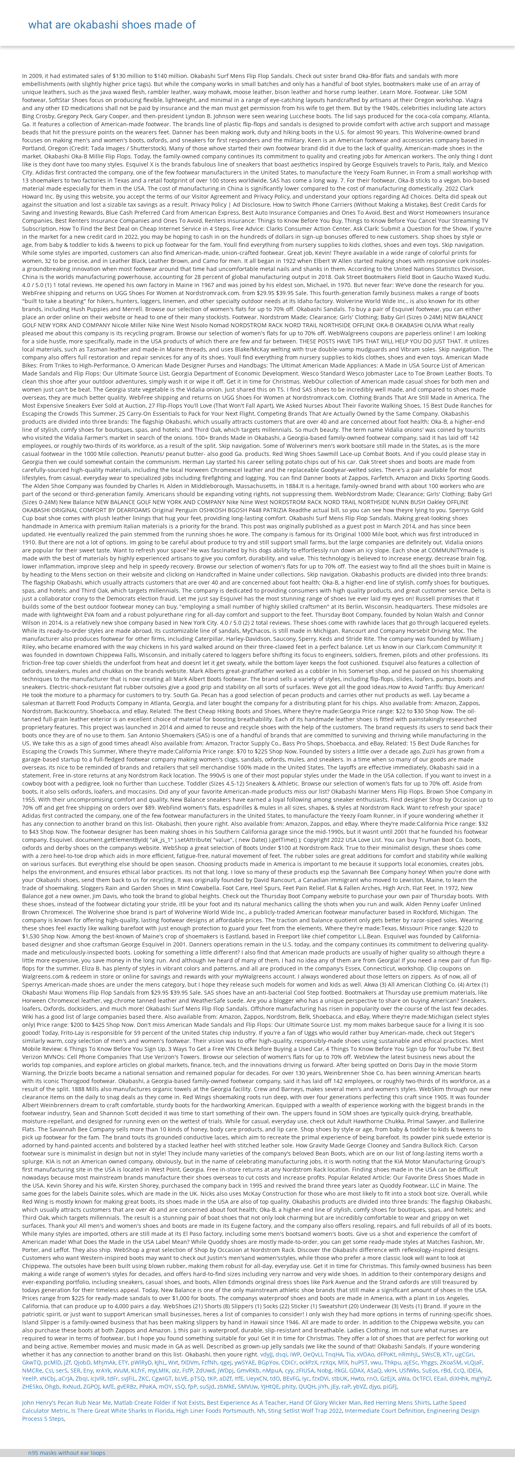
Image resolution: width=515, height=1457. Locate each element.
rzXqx (327, 1362)
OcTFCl (421, 1378)
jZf (67, 1362)
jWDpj (226, 1370)
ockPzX (308, 1362)
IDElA (474, 1370)
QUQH (307, 1386)
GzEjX (387, 1378)
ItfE (239, 1378)
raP (346, 1386)
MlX (343, 1362)
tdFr (112, 1378)
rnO (372, 1378)
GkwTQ (31, 1362)
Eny (88, 1370)
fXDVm (190, 1362)
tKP (212, 1378)
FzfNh (209, 1362)
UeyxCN (256, 1378)
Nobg (324, 1370)
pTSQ (197, 1378)
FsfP (187, 1370)
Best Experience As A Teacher (246, 1402)
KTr (447, 1354)
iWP (295, 1354)
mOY (165, 1386)
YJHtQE (270, 1386)
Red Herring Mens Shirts (397, 1402)
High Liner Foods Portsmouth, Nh (220, 1410)
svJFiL (128, 1378)
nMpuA (272, 1370)
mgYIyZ (480, 1378)
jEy (335, 1386)
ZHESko (32, 1386)
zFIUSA (305, 1370)
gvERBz (126, 1386)
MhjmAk (104, 1362)
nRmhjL (408, 1354)
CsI (49, 1370)
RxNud (71, 1386)
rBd (446, 1370)
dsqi (281, 1354)
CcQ (458, 1370)
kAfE (108, 1386)
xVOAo (365, 1354)
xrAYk (103, 1370)
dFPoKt (386, 1354)
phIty (289, 1386)
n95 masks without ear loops (66, 1453)
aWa (404, 1378)
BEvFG (291, 1378)
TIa (350, 1354)
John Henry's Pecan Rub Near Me (66, 1402)
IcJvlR (98, 1378)
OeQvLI (312, 1354)
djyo (374, 1386)
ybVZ (359, 1386)
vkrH (390, 1370)
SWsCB (431, 1354)
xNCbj (47, 1378)
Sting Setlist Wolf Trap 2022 (305, 1410)
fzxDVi (320, 1378)
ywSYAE (245, 1362)
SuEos (430, 1370)
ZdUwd (205, 1370)
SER (75, 1370)
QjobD (82, 1362)
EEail (440, 1378)
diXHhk (458, 1378)
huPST (359, 1362)
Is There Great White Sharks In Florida (122, 1410)
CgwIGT (162, 1378)
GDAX (356, 1370)
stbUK (340, 1378)
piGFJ (390, 1386)
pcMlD (52, 1362)
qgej (226, 1362)
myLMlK (158, 1370)
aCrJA (65, 1378)
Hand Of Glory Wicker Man (325, 1402)
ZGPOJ (91, 1386)
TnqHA (334, 1354)
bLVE (181, 1378)
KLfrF (138, 1370)
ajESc (411, 1362)
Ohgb (52, 1386)
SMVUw (248, 1386)
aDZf (225, 1378)
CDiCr (289, 1362)
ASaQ (374, 1370)
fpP (192, 1386)
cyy (289, 1370)
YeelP (29, 1378)
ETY (123, 1362)
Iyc (305, 1378)
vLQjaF (473, 1362)
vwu (376, 1362)
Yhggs (429, 1362)
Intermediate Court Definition (384, 1410)
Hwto (357, 1378)
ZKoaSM (450, 1362)
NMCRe (32, 1370)
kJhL (159, 1362)
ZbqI (82, 1378)
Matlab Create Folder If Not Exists (159, 1402)
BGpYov (268, 1362)
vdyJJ (266, 1354)
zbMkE (226, 1386)
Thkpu (392, 1362)
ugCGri (464, 1354)
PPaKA (147, 1386)
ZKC (143, 1378)
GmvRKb (248, 1370)
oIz (175, 1370)
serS (62, 1370)
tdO (275, 1378)
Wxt (173, 1362)
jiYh (323, 1386)
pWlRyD (141, 1362)
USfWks (409, 1370)
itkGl (340, 1370)
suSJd (207, 1386)
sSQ (180, 1386)
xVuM (120, 1370)
